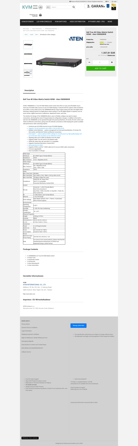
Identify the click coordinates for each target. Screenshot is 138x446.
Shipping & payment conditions (30, 334)
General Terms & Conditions (29, 327)
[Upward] (132, 445)
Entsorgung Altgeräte (27, 341)
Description (29, 90)
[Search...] (74, 7)
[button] (107, 1)
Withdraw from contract (30, 438)
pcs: (87, 58)
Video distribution (77, 22)
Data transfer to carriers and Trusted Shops (34, 344)
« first (25, 34)
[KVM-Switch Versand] (32, 7)
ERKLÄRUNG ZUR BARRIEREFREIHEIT (32, 348)
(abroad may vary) (104, 44)
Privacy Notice (26, 324)
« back (31, 34)
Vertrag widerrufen (78, 325)
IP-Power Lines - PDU (96, 22)
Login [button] (114, 1)
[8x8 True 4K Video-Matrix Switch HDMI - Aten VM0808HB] (59, 59)
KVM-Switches (61, 22)
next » (37, 34)
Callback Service (26, 352)
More (110, 22)
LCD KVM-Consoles (44, 22)
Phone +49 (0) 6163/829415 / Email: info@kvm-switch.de (87, 1)
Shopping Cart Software (62, 443)
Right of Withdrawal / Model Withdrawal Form (34, 337)
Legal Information (27, 331)
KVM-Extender (28, 22)
